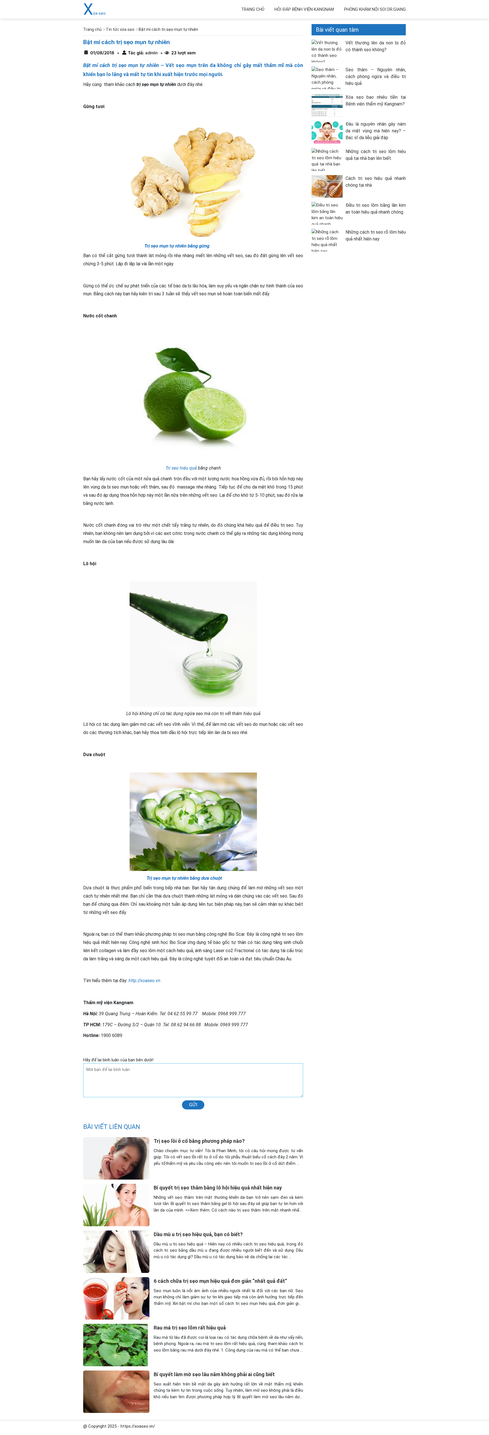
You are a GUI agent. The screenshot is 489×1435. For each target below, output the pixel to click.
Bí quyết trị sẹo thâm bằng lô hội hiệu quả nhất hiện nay (218, 1188)
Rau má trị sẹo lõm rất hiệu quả (190, 1328)
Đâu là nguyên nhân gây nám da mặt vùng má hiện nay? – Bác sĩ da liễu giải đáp (376, 130)
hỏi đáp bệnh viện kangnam (304, 9)
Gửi (193, 1104)
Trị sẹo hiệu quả (182, 468)
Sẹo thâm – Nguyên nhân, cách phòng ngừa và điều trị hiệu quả (376, 76)
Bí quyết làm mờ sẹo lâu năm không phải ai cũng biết (214, 1374)
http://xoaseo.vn (144, 980)
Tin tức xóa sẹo (120, 29)
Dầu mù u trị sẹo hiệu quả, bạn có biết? (198, 1234)
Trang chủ (252, 9)
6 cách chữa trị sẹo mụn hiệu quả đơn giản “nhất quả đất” (220, 1281)
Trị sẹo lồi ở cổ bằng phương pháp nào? (199, 1141)
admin (151, 52)
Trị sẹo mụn (159, 878)
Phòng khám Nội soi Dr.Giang (375, 9)
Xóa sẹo (94, 13)
